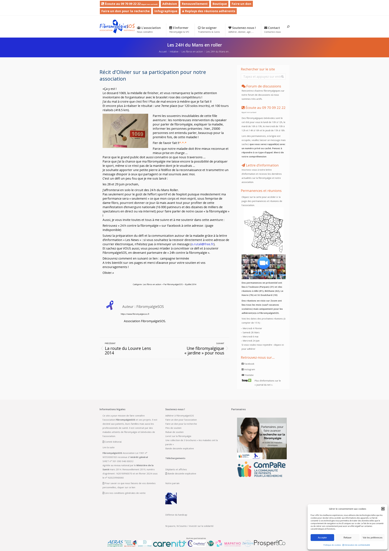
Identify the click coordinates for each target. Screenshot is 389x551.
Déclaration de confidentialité (357, 545)
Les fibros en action (152, 284)
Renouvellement (195, 4)
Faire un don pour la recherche (125, 11)
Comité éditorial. (113, 441)
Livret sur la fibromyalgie (178, 436)
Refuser (347, 537)
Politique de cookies (332, 545)
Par (173, 284)
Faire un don (241, 4)
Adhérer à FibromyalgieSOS (179, 415)
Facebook (249, 363)
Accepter (322, 537)
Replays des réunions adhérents (209, 11)
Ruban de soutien (174, 431)
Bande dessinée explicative (179, 448)
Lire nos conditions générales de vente (125, 492)
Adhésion (169, 4)
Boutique (219, 4)
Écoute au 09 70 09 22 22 (131, 4)
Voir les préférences (372, 537)
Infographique (165, 11)
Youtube (249, 374)
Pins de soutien (173, 427)
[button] (382, 508)
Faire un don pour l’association (181, 419)
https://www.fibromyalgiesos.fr (135, 314)
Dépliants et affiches (176, 469)
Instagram (249, 369)
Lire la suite (109, 447)
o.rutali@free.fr (202, 244)
